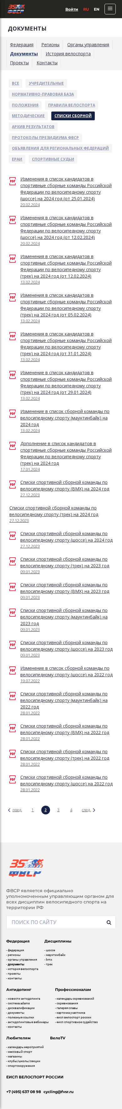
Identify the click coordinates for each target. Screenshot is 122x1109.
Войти (71, 9)
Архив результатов (33, 126)
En (96, 9)
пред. (17, 810)
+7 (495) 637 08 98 (23, 1091)
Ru (86, 9)
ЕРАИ (17, 159)
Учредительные (46, 83)
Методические (28, 115)
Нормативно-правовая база (43, 94)
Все (15, 83)
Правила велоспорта (71, 105)
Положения (25, 105)
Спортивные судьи (53, 159)
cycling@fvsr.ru (58, 1091)
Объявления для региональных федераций (60, 148)
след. (86, 810)
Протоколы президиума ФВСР (45, 137)
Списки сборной (73, 115)
